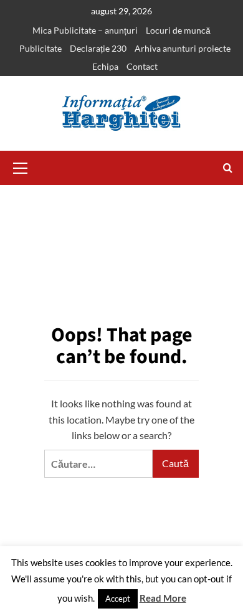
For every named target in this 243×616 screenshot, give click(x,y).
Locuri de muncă (178, 30)
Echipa (105, 66)
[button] (20, 166)
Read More (163, 598)
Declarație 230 (98, 48)
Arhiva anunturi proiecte (183, 48)
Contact (142, 66)
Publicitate (40, 48)
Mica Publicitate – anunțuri (85, 30)
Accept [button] (117, 599)
